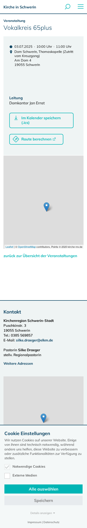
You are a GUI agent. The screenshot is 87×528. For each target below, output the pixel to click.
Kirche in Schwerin (19, 7)
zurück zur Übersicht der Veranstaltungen (40, 255)
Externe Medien (25, 475)
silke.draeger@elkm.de (34, 340)
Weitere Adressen (18, 363)
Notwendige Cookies (29, 466)
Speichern (43, 500)
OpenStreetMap (27, 247)
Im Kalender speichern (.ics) (41, 120)
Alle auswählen (43, 489)
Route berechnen (36, 139)
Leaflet (9, 247)
